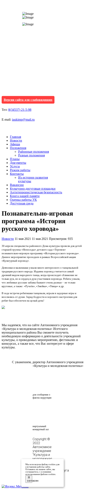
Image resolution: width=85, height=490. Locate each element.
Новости (16, 140)
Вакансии (17, 185)
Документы (18, 162)
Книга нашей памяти (25, 196)
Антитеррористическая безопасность (36, 192)
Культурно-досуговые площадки (32, 188)
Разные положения (31, 155)
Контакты (17, 174)
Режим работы (20, 170)
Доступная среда (21, 203)
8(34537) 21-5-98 (19, 109)
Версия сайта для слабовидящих (28, 100)
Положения (18, 148)
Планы (15, 159)
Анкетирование (52, 408)
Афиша (15, 144)
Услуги (15, 166)
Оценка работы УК (23, 199)
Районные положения (33, 151)
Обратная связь (44, 384)
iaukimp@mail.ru (23, 119)
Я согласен (29, 479)
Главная (15, 137)
